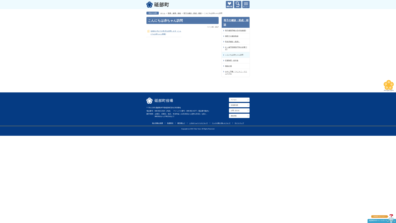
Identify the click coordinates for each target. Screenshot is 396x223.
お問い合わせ (235, 110)
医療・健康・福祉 (174, 13)
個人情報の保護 (157, 123)
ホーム (162, 13)
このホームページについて (198, 123)
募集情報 (234, 116)
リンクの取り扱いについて (221, 123)
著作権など (181, 123)
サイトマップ (239, 123)
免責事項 (170, 123)
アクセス (234, 100)
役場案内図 (234, 105)
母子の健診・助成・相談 (192, 13)
